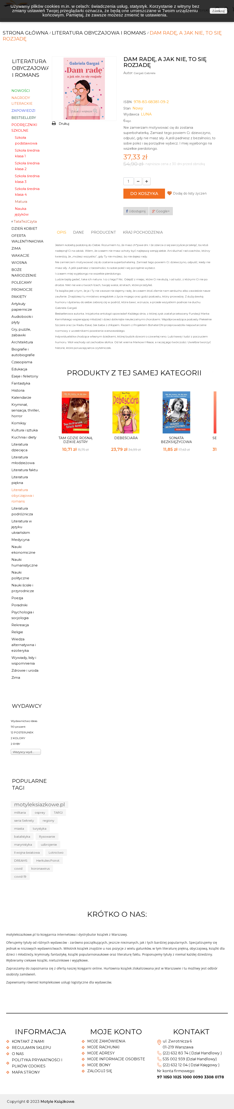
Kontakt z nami (28, 1041)
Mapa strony (26, 1072)
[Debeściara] (126, 412)
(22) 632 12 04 (175, 1065)
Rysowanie (47, 836)
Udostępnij (137, 211)
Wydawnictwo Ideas (24, 721)
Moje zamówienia (106, 1041)
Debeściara (126, 438)
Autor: (128, 73)
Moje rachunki (103, 1047)
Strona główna (25, 33)
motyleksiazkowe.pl (39, 804)
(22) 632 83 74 (175, 1053)
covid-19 (20, 876)
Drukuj (64, 124)
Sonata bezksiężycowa (176, 440)
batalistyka (22, 836)
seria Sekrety (24, 820)
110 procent (18, 726)
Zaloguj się (99, 1071)
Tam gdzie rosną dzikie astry (75, 440)
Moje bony (98, 1065)
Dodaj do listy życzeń (190, 193)
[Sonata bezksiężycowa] (176, 412)
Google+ (162, 211)
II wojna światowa (27, 852)
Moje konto (116, 1031)
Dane (78, 232)
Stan (127, 108)
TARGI (58, 812)
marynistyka (23, 844)
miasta (19, 828)
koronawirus (40, 868)
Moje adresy (100, 1053)
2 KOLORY (18, 738)
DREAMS (20, 860)
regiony (48, 820)
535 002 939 (174, 1059)
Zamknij (218, 11)
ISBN (127, 102)
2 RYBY (15, 744)
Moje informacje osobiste (116, 1059)
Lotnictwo (56, 852)
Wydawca (131, 114)
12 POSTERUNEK (22, 732)
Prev (205, 371)
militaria (20, 812)
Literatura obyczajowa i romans (99, 33)
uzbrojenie (49, 844)
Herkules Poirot (47, 860)
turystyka (39, 828)
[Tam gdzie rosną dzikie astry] (75, 412)
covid (18, 868)
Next (212, 371)
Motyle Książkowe (57, 1101)
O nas (18, 1054)
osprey (40, 812)
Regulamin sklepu (31, 1047)
